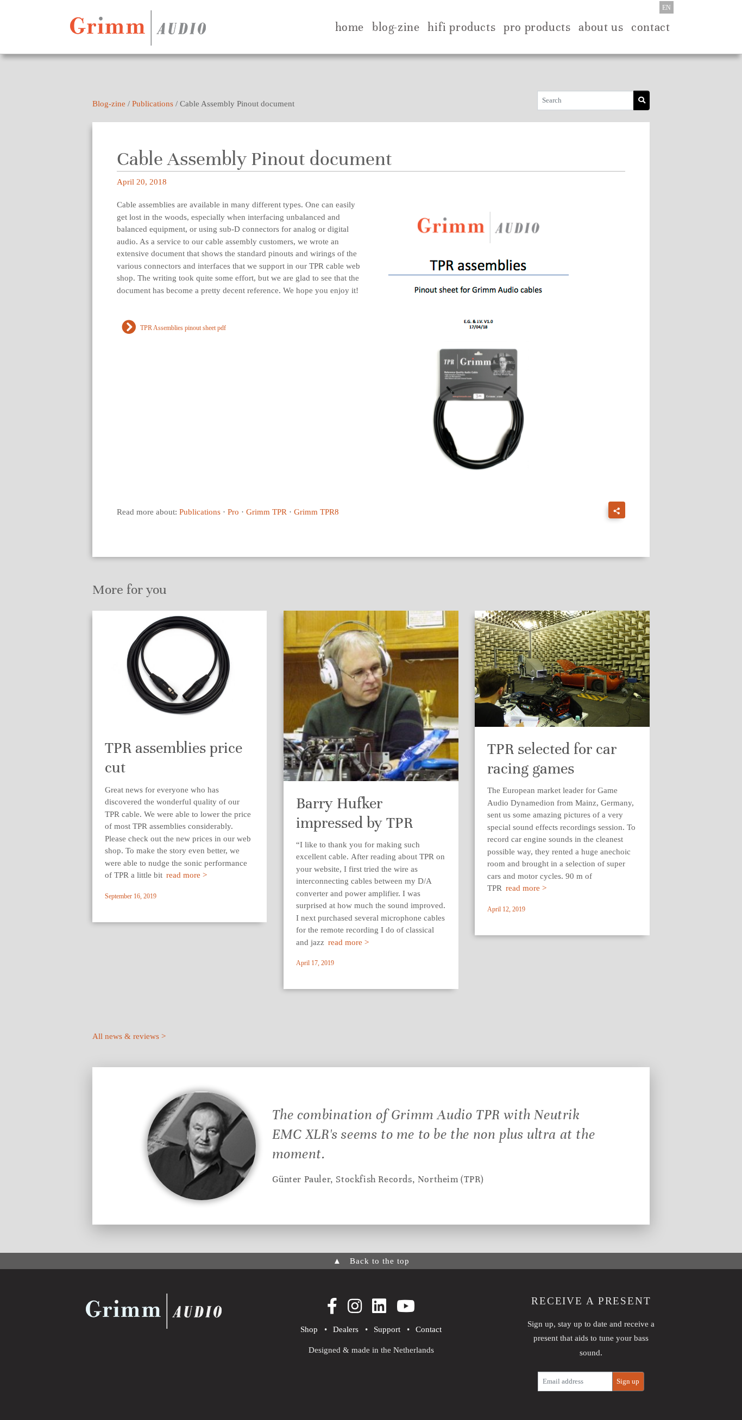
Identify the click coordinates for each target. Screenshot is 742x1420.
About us (600, 27)
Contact (650, 27)
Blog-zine (395, 27)
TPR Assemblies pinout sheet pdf (183, 328)
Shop (309, 1329)
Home (349, 27)
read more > (186, 875)
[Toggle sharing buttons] (616, 510)
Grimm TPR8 (316, 512)
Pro (233, 512)
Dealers (346, 1329)
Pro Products (537, 27)
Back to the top (371, 1261)
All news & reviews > (129, 1036)
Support (387, 1329)
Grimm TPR (266, 512)
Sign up (628, 1381)
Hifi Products (461, 27)
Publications (152, 103)
